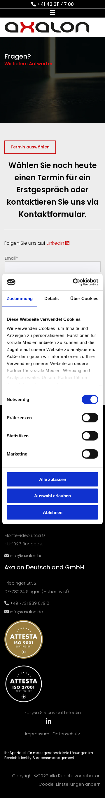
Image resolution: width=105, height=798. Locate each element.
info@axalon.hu (26, 555)
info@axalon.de (26, 612)
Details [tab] (51, 298)
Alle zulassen (52, 479)
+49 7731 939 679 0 (29, 603)
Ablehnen (52, 512)
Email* (11, 258)
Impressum (37, 734)
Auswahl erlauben (52, 495)
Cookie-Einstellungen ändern (69, 784)
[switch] (90, 417)
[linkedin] (48, 721)
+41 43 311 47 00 (55, 4)
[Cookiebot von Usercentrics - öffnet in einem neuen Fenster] (74, 282)
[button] (52, 12)
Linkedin (58, 243)
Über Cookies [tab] (84, 298)
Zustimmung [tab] (20, 298)
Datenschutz (66, 734)
